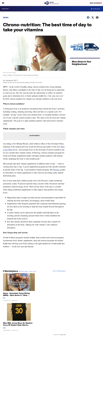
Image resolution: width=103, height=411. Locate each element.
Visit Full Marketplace (59, 271)
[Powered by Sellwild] (63, 334)
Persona (56, 169)
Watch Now (95, 3)
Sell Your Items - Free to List (27, 271)
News (6, 18)
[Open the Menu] (3, 3)
